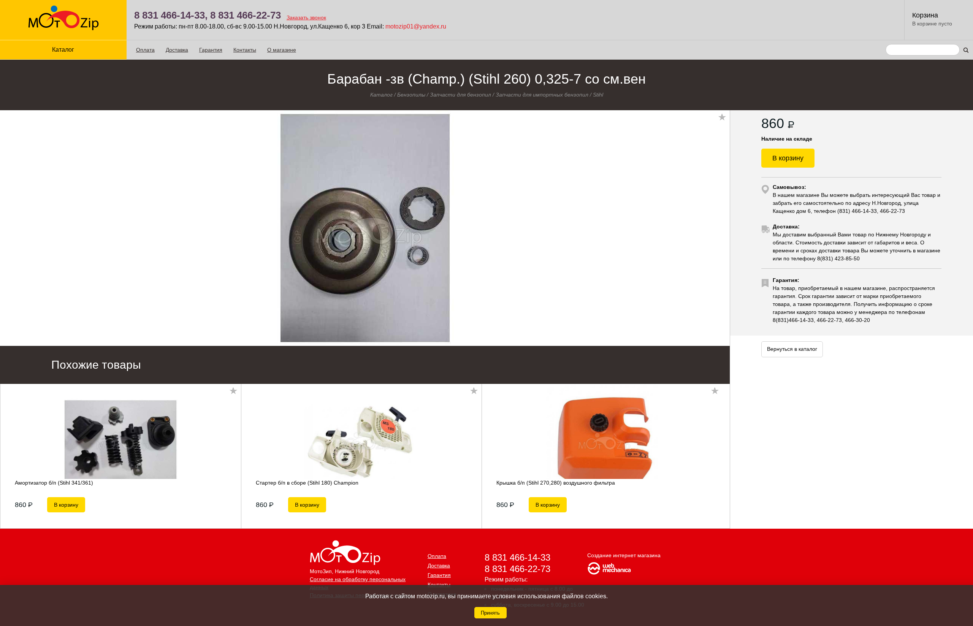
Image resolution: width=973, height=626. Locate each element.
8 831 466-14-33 (517, 557)
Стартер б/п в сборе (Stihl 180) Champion (307, 483)
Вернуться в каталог (792, 349)
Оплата (145, 50)
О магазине (281, 50)
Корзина (925, 15)
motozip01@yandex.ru (415, 26)
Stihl (598, 95)
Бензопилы (411, 95)
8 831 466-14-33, (171, 15)
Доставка (177, 50)
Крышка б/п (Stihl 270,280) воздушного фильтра (555, 483)
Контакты (244, 50)
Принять (490, 613)
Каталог (381, 95)
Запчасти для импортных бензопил (542, 95)
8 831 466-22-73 (245, 15)
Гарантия (210, 50)
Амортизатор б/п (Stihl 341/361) (54, 483)
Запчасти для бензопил (460, 95)
